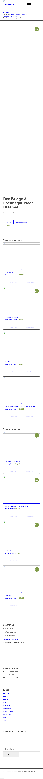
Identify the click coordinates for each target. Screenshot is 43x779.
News (5, 717)
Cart (4, 702)
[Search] (22, 4)
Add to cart (13, 282)
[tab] (8, 222)
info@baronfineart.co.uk (10, 639)
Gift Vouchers (8, 711)
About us (6, 693)
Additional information (21, 222)
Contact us (7, 708)
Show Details (30, 282)
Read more (13, 327)
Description (8, 222)
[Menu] (28, 4)
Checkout (6, 705)
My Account (7, 714)
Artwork (6, 12)
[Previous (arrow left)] (1, 778)
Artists (5, 696)
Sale (4, 720)
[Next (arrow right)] (3, 778)
